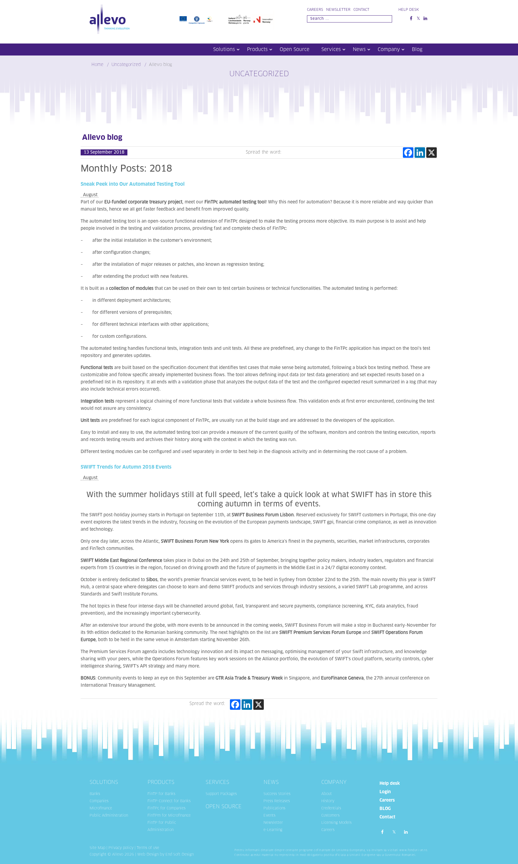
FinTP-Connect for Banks (169, 801)
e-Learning (272, 830)
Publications (274, 808)
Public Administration (109, 816)
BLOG (385, 809)
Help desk (390, 784)
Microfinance (101, 808)
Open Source (294, 49)
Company (389, 49)
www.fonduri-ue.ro (413, 850)
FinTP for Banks (161, 794)
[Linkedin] (420, 152)
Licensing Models (336, 823)
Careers (315, 10)
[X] (431, 152)
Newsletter (338, 10)
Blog (417, 49)
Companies (99, 801)
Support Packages (221, 794)
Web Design (148, 854)
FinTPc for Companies (166, 808)
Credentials (331, 808)
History (327, 801)
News (359, 49)
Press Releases (276, 801)
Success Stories (276, 794)
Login (385, 792)
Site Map (97, 848)
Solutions (224, 49)
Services (331, 49)
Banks (95, 794)
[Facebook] (408, 152)
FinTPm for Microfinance (169, 816)
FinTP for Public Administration (161, 826)
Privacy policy (121, 848)
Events (269, 816)
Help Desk (408, 10)
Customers (330, 816)
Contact (361, 10)
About (326, 794)
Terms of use (148, 848)
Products (257, 49)
